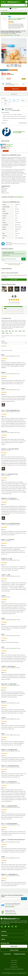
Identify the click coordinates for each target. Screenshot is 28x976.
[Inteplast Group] (6, 132)
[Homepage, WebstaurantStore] (14, 2)
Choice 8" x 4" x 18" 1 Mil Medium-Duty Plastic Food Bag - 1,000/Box (16, 19)
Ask (23, 259)
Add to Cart (6, 150)
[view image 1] (4, 289)
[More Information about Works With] (9, 141)
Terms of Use (10, 264)
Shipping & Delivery (19, 954)
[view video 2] (10, 289)
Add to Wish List (14, 94)
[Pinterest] (16, 926)
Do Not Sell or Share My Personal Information (14, 969)
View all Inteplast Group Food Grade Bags (19, 132)
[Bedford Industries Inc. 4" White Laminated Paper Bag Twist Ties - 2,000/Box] (7, 148)
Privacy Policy (17, 264)
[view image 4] (23, 289)
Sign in (23, 83)
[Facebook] (9, 926)
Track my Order (14, 950)
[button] (8, 65)
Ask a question (17, 35)
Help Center (14, 946)
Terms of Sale (14, 960)
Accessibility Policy (14, 966)
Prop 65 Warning (19, 197)
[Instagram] (2, 926)
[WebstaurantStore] (14, 918)
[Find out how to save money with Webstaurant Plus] (9, 16)
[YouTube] (5, 926)
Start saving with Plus (9, 906)
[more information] (19, 110)
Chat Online (7, 954)
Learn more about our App (11, 913)
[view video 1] (3, 469)
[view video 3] (17, 289)
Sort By (2, 341)
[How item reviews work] (19, 304)
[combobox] (14, 5)
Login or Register (14, 279)
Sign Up (24, 898)
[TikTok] (12, 926)
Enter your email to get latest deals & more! (12, 895)
